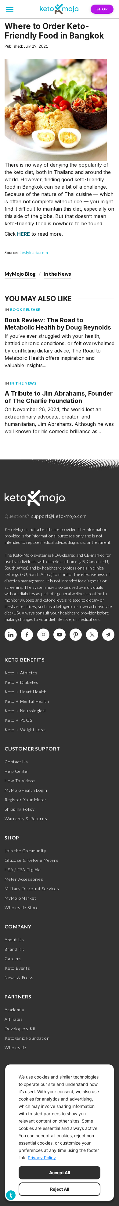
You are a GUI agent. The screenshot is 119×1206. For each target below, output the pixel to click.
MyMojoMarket (20, 898)
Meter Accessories (24, 879)
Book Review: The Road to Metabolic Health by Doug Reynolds (58, 323)
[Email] (108, 635)
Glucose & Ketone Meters (31, 860)
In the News (57, 274)
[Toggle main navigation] (10, 9)
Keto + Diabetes (21, 682)
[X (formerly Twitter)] (92, 635)
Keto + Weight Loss (25, 729)
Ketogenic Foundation (27, 1038)
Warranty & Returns (26, 818)
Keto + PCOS (18, 720)
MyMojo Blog (20, 274)
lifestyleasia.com (33, 252)
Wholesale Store (22, 907)
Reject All (59, 1189)
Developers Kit (20, 1028)
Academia (14, 1009)
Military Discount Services (32, 888)
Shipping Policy (20, 809)
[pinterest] (76, 635)
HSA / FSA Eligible (23, 869)
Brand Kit (14, 949)
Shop (102, 9)
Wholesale (15, 1047)
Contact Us (16, 761)
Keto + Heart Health (26, 691)
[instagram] (43, 635)
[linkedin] (11, 635)
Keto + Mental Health (27, 701)
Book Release (25, 309)
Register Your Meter (26, 799)
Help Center (17, 771)
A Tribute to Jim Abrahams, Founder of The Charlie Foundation (59, 397)
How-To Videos (20, 780)
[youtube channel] (59, 635)
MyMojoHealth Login (26, 790)
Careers (13, 958)
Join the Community (25, 850)
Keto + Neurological (25, 710)
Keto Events (17, 968)
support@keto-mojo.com (59, 516)
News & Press (19, 977)
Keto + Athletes (21, 672)
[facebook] (27, 635)
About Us (14, 939)
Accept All (59, 1172)
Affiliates (14, 1019)
